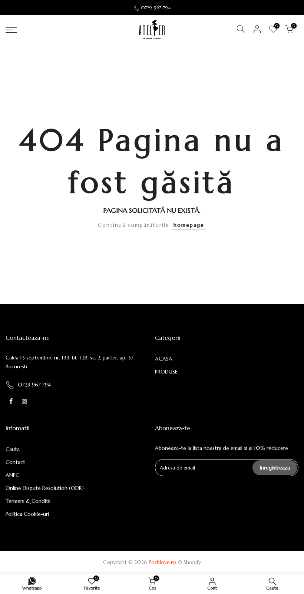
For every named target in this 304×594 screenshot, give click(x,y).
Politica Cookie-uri (27, 514)
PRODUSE (166, 371)
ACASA (163, 358)
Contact (15, 462)
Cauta (13, 449)
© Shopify (189, 562)
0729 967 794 (156, 7)
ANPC (12, 475)
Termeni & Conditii (28, 501)
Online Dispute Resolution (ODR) (45, 488)
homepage (189, 225)
